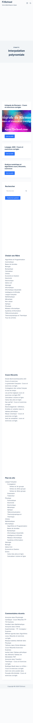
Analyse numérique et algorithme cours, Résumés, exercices (15, 167)
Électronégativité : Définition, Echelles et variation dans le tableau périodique (14, 409)
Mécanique (8, 299)
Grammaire (11, 493)
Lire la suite (10, 136)
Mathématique (10, 297)
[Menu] (27, 3)
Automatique (9, 262)
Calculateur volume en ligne (14, 397)
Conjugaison (11, 484)
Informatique (9, 287)
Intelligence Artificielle (12, 292)
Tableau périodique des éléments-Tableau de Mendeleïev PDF (15, 654)
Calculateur (9, 271)
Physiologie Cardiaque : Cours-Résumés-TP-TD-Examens (15, 619)
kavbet (7, 652)
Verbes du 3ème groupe (18, 491)
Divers (7, 552)
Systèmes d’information (15, 540)
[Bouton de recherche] (26, 191)
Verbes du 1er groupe (17, 486)
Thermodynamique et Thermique (16, 315)
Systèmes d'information (13, 311)
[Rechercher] (30, 3)
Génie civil (8, 283)
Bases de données (11, 264)
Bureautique (9, 269)
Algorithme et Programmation (15, 259)
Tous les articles (10, 318)
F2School (7, 2)
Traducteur (11, 496)
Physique (8, 306)
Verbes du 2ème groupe (18, 489)
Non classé (8, 301)
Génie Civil (8, 547)
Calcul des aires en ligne (13, 400)
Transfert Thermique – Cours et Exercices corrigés (15, 661)
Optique (7, 304)
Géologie (8, 285)
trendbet (8, 624)
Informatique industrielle (13, 290)
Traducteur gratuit (13, 198)
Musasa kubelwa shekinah (13, 641)
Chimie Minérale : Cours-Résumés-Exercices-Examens (15, 647)
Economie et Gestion (12, 276)
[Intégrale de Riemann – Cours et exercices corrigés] (16, 121)
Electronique (9, 280)
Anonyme (8, 626)
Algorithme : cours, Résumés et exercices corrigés (16, 636)
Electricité (8, 278)
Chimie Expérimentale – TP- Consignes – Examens (16, 629)
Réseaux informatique (12, 308)
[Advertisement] (16, 23)
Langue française (10, 294)
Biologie (7, 266)
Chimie (7, 273)
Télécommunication (11, 313)
